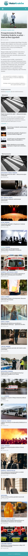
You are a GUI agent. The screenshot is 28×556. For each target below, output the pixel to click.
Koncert (2, 445)
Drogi (2, 197)
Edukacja (10, 172)
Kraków (9, 30)
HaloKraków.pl (17, 554)
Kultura (2, 222)
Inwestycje (6, 197)
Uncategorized (4, 495)
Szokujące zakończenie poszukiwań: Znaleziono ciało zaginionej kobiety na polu (14, 84)
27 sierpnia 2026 (5, 400)
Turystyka (3, 346)
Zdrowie (16, 272)
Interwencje (3, 272)
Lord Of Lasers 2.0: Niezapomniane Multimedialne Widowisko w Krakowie (16, 140)
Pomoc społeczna (10, 272)
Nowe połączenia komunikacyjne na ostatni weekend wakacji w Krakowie (12, 472)
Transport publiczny (11, 470)
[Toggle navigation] (2, 8)
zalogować (8, 91)
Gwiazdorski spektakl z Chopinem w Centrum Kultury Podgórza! (16, 133)
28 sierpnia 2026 (5, 177)
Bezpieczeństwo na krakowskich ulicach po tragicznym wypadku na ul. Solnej (12, 373)
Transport (9, 420)
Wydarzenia (14, 172)
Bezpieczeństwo (4, 172)
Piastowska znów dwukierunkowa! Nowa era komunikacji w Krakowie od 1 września (12, 521)
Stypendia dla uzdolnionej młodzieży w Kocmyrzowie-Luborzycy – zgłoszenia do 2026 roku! (13, 324)
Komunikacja (3, 470)
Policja (2, 396)
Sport (12, 30)
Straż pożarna (4, 543)
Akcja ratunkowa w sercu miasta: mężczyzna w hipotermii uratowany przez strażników (16, 146)
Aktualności (4, 30)
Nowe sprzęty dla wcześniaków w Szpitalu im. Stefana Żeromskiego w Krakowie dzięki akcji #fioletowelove (13, 78)
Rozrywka (3, 247)
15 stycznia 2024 (5, 39)
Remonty (11, 197)
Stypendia (7, 296)
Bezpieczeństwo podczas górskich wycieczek (12, 497)
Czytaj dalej (3, 123)
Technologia (3, 420)
